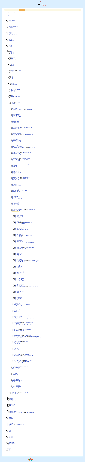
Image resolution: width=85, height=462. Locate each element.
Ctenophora (10, 32)
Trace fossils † (11, 436)
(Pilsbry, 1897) (31, 268)
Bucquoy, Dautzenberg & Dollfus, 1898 (20, 336)
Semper (18, 221)
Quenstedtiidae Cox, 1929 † (16, 204)
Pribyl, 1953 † (12, 443)
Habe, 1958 (18, 290)
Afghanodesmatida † (14, 53)
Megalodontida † (13, 72)
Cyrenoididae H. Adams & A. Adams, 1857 (18, 140)
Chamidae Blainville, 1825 (31, 109)
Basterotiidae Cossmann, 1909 (16, 116)
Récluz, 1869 (17, 353)
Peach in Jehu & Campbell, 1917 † (16, 412)
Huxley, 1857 (16, 311)
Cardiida (12, 63)
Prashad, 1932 (18, 240)
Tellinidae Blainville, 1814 (15, 373)
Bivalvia (11, 51)
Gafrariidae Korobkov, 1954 (16, 152)
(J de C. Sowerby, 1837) (20, 291)
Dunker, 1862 (18, 253)
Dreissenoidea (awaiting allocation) (17, 146)
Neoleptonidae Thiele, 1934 (16, 191)
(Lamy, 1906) (18, 285)
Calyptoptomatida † (12, 394)
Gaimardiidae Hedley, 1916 (16, 153)
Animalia (9, 15)
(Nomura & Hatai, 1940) (21, 252)
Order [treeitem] (12, 52)
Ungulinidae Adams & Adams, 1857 (17, 380)
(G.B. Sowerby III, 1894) (20, 260)
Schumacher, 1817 (17, 348)
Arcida (12, 58)
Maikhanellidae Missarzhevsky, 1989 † (15, 410)
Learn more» (55, 459)
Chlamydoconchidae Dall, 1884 (16, 127)
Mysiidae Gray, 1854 (15, 190)
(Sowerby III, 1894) (19, 296)
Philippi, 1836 (18, 265)
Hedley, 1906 (18, 297)
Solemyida (12, 97)
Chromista (9, 448)
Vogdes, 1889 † (25, 392)
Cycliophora (10, 33)
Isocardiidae (14, 167)
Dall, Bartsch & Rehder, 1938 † (19, 330)
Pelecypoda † (13, 90)
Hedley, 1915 (18, 312)
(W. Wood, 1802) (18, 217)
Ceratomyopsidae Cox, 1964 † (16, 123)
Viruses (9, 454)
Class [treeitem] (10, 50)
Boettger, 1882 (17, 331)
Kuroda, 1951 (19, 247)
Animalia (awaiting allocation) (13, 19)
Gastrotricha (10, 39)
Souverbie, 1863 (18, 337)
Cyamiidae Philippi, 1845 (15, 135)
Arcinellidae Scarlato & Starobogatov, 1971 (18, 109)
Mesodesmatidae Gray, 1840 (16, 186)
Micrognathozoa (11, 47)
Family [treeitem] (15, 108)
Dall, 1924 (17, 343)
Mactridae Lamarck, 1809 (15, 183)
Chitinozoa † (11, 28)
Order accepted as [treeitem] (13, 59)
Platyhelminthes (11, 423)
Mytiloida (12, 77)
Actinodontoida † (13, 52)
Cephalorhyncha (13, 26)
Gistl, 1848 (16, 315)
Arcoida (12, 59)
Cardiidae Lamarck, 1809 (26, 378)
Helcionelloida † (12, 399)
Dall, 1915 (18, 266)
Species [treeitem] (17, 214)
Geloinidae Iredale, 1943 (15, 159)
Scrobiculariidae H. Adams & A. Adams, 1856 (18, 209)
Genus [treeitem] (16, 303)
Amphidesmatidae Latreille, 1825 (16, 107)
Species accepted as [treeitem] (22, 222)
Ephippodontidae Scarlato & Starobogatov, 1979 (18, 147)
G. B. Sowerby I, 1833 (18, 305)
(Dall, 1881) (18, 255)
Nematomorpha (11, 416)
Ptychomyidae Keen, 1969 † (16, 203)
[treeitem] (15, 211)
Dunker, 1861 (17, 356)
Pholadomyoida (13, 91)
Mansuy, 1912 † (14, 391)
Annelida (10, 21)
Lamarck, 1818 (16, 211)
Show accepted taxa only (8, 12)
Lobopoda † (10, 45)
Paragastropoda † (12, 404)
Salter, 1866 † (13, 411)
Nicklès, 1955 (18, 246)
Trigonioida (12, 102)
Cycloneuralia (13, 34)
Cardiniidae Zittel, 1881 (15, 121)
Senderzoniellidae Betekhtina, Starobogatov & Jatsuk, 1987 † (20, 366)
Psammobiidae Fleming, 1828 (26, 158)
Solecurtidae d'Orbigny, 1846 (16, 367)
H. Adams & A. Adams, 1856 (18, 316)
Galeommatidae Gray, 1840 (28, 127)
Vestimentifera (11, 438)
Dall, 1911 (17, 303)
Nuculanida (12, 78)
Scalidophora (13, 432)
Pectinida (12, 88)
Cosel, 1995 (18, 273)
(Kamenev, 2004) (19, 280)
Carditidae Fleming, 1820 (15, 122)
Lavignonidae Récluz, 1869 (16, 177)
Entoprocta (10, 38)
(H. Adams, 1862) (19, 234)
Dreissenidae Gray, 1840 (15, 145)
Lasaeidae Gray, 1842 (26, 148)
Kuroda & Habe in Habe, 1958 (21, 248)
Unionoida (12, 104)
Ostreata (14, 84)
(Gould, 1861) (30, 247)
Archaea (9, 444)
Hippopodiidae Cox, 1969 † (16, 164)
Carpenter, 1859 (18, 347)
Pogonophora (11, 424)
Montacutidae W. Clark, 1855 (16, 189)
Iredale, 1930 (17, 354)
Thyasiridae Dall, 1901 (15, 374)
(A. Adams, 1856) (20, 286)
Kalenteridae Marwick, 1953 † (16, 170)
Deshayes (18, 233)
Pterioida (12, 95)
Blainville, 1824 (17, 334)
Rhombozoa (10, 430)
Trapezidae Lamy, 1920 (15, 375)
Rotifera (10, 431)
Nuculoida (12, 82)
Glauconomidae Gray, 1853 (16, 160)
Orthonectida (11, 419)
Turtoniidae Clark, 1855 (15, 379)
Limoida (12, 71)
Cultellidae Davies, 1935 (15, 134)
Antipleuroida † (13, 57)
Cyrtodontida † (13, 65)
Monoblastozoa (11, 413)
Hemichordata (11, 41)
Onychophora (11, 418)
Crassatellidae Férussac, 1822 (16, 133)
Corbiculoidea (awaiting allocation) (17, 132)
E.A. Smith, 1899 (19, 215)
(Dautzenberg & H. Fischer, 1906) (21, 229)
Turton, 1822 (16, 310)
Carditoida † (12, 64)
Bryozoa (10, 25)
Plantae (9, 450)
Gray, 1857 (16, 328)
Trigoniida (12, 101)
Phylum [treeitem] (12, 19)
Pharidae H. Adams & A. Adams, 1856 (28, 134)
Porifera (10, 425)
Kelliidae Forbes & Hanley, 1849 (16, 172)
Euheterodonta (15, 66)
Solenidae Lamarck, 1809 (15, 368)
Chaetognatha (11, 27)
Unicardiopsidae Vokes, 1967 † (16, 381)
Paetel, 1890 (17, 317)
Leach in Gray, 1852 (17, 341)
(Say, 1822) (18, 214)
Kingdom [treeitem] (8, 15)
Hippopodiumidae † (26, 164)
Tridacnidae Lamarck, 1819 (16, 378)
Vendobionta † (11, 437)
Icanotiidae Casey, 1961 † (15, 166)
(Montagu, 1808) (29, 235)
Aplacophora (11, 50)
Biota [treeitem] (5, 14)
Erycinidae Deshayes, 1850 (16, 148)
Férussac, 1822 (17, 322)
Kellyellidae (14, 173)
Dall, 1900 (16, 349)
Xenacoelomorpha (11, 442)
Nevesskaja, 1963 (20, 261)
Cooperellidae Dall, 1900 (15, 129)
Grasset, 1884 (17, 355)
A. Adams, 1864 (17, 309)
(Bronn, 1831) (18, 279)
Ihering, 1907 (19, 268)
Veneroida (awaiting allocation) (16, 386)
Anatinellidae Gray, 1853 (15, 108)
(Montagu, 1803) (19, 293)
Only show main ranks (16, 12)
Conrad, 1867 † (17, 324)
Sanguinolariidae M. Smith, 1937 (16, 208)
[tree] (42, 234)
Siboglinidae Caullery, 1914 (20, 424)
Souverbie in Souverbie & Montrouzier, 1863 (33, 312)
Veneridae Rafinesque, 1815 (27, 152)
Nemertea (10, 417)
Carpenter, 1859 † (17, 360)
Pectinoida (12, 89)
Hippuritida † (12, 69)
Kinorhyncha (11, 44)
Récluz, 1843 (28, 350)
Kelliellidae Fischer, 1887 (15, 171)
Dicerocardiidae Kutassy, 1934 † (16, 141)
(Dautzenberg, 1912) (19, 272)
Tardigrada (10, 435)
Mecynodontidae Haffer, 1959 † (16, 185)
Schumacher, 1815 (28, 304)
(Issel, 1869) (19, 236)
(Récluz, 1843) (29, 265)
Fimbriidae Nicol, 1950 (15, 151)
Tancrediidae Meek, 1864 (15, 372)
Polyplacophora (12, 405)
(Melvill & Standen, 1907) (20, 227)
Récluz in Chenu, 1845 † (18, 318)
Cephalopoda (12, 397)
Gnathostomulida (11, 40)
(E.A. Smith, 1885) (27, 222)
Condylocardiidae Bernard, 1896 (16, 128)
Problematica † (11, 429)
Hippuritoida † (13, 70)
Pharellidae (14, 197)
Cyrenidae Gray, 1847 (15, 139)
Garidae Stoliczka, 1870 (15, 158)
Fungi (9, 449)
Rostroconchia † (12, 406)
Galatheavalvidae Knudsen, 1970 (16, 154)
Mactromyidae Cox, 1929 (15, 184)
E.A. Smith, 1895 (19, 228)
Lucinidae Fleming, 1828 (15, 179)
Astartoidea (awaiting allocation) (16, 114)
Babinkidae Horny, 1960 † (15, 115)
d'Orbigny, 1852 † (18, 350)
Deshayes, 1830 (17, 304)
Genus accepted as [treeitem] (22, 304)
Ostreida (12, 85)
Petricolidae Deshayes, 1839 (16, 196)
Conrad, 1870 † (28, 324)
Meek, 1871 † (14, 392)
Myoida (12, 76)
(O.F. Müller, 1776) (30, 242)
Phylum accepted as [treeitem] (15, 413)
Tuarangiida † (13, 103)
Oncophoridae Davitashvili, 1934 (16, 192)
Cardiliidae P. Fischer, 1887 (16, 120)
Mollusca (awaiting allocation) (14, 400)
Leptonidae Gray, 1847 (15, 178)
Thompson (18, 242)
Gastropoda (11, 398)
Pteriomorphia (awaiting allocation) (15, 96)
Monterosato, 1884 (18, 335)
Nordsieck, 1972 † (17, 342)
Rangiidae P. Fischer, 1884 (16, 205)
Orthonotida (12, 83)
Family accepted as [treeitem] (21, 107)
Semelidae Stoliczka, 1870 (28, 107)
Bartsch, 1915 (19, 216)
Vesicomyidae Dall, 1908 (15, 387)
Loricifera (10, 46)
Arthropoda (10, 22)
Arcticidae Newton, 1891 (15, 110)
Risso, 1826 (18, 235)
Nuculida (18, 82)
